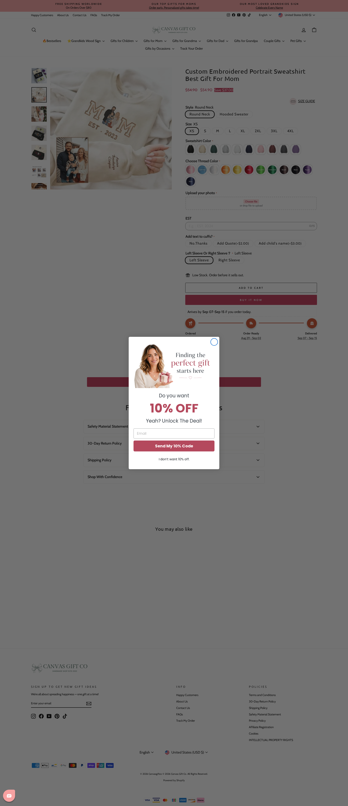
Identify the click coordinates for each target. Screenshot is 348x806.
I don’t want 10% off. (174, 459)
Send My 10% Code (174, 446)
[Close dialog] (214, 341)
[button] (174, 365)
